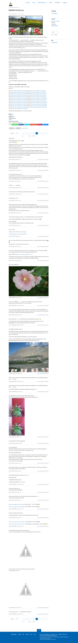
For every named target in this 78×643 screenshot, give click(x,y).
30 (39, 133)
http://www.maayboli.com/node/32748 (38, 94)
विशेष (23, 634)
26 (27, 133)
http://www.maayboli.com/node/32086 (17, 507)
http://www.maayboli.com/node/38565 (20, 98)
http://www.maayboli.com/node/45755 (39, 101)
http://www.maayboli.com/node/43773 (20, 101)
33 (22, 136)
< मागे (17, 133)
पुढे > (29, 136)
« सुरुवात (12, 133)
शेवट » (34, 136)
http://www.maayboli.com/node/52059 (39, 107)
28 (33, 133)
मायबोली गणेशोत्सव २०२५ (42, 3)
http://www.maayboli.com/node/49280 (39, 104)
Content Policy (53, 639)
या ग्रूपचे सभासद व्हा (54, 26)
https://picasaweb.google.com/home (25, 254)
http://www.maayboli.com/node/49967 (20, 106)
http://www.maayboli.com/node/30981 (19, 94)
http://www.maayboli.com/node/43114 (39, 99)
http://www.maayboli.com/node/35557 (19, 97)
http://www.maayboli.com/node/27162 (19, 92)
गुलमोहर (50, 3)
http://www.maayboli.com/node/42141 (16, 522)
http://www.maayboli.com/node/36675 (38, 97)
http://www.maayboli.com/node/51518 (20, 107)
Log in (12, 128)
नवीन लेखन (28, 3)
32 (46, 133)
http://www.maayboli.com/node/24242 (38, 91)
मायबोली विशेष (57, 3)
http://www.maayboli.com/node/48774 (20, 104)
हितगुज (34, 3)
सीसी (34, 634)
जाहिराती (27, 634)
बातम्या (31, 634)
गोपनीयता (48, 635)
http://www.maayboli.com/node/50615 (39, 106)
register (18, 128)
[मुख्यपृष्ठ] (11, 4)
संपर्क (56, 635)
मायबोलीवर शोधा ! (54, 43)
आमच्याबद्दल (53, 635)
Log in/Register (54, 13)
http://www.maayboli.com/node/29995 (38, 92)
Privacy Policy (47, 639)
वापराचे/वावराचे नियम (43, 635)
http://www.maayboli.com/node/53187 (20, 108)
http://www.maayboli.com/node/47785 (20, 103)
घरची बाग (10, 120)
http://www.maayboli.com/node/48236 (39, 103)
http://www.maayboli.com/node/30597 (17, 504)
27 (30, 133)
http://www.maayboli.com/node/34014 (19, 95)
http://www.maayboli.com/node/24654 (17, 524)
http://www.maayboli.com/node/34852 (38, 95)
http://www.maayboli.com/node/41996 (20, 99)
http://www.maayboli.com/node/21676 (19, 91)
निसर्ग (12, 114)
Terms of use (42, 639)
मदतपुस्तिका (65, 3)
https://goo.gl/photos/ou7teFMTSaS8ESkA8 (18, 234)
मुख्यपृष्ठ (13, 7)
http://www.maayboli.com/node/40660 (39, 98)
